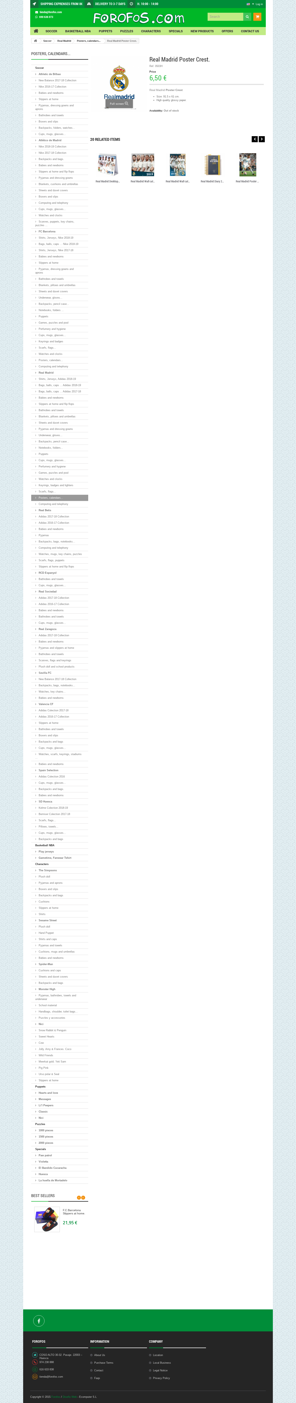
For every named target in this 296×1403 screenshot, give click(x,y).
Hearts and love (48, 1092)
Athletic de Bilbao (49, 74)
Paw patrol (45, 1155)
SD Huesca (45, 801)
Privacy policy (161, 1378)
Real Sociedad (47, 591)
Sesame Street (47, 920)
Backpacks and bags (50, 741)
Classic (43, 1111)
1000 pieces (45, 1130)
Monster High (46, 989)
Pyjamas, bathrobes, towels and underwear (55, 997)
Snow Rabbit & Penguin (52, 1030)
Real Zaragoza (47, 629)
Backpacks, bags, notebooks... (56, 541)
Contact (98, 1370)
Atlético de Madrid (49, 140)
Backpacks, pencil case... (53, 303)
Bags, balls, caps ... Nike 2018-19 (58, 243)
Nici (40, 1024)
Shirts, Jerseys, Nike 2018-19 (55, 237)
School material (47, 1005)
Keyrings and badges (50, 341)
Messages (44, 1099)
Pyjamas (43, 535)
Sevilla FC (44, 672)
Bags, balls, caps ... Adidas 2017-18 (59, 391)
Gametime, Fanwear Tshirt (54, 857)
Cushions (44, 901)
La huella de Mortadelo (52, 1180)
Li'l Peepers (45, 1105)
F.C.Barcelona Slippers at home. (74, 1212)
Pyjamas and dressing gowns (55, 177)
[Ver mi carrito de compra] (256, 16)
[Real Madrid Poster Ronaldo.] (248, 165)
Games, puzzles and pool (53, 322)
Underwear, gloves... (50, 297)
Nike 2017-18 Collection (52, 152)
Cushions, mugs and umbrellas (56, 951)
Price (152, 71)
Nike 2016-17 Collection (52, 86)
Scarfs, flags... (47, 347)
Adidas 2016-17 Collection (53, 522)
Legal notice (160, 1370)
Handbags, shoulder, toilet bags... (58, 1011)
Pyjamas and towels (50, 945)
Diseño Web (70, 1396)
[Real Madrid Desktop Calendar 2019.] (108, 165)
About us (99, 1355)
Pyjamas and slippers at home (56, 647)
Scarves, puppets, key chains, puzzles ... (54, 223)
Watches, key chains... (52, 691)
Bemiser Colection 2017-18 (54, 814)
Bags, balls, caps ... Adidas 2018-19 (59, 385)
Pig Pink (43, 1067)
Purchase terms (103, 1362)
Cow (41, 1042)
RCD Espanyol (47, 572)
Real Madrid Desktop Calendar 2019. (108, 181)
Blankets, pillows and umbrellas (57, 285)
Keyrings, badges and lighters (55, 485)
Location (158, 1355)
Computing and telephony (53, 202)
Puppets (43, 316)
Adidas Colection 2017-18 (53, 710)
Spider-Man (45, 964)
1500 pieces (45, 1136)
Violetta (43, 1161)
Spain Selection (48, 770)
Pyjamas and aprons (50, 882)
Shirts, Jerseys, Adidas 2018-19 (57, 378)
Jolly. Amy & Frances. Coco (54, 1049)
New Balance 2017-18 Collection (57, 80)
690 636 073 (46, 17)
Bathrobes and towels (51, 115)
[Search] (247, 17)
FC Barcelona (46, 231)
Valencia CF (45, 704)
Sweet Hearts (46, 1036)
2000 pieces (45, 1142)
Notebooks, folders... (50, 447)
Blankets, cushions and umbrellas (58, 184)
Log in (259, 4)
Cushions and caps (49, 970)
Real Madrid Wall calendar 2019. (143, 181)
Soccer (47, 41)
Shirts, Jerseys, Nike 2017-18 (55, 250)
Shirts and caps (47, 939)
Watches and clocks (50, 215)
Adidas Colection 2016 (51, 776)
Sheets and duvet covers (53, 190)
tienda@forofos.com (51, 12)
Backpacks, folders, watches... (56, 127)
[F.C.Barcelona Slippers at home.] (47, 1219)
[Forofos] (138, 18)
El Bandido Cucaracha (52, 1167)
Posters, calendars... (88, 41)
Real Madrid (64, 41)
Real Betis (44, 510)
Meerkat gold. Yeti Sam (52, 1061)
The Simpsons (47, 870)
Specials (40, 1149)
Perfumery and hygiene (52, 328)
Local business (162, 1362)
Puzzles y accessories (51, 1017)
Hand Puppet (46, 932)
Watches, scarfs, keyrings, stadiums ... (58, 756)
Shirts (42, 914)
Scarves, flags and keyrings (54, 660)
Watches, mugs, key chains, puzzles (60, 554)
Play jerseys (46, 851)
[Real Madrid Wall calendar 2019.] (143, 165)
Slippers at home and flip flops (56, 171)
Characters (42, 864)
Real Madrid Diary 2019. (213, 181)
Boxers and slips (48, 121)
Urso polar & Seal (48, 1074)
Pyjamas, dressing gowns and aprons (54, 107)
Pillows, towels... (48, 826)
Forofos (55, 1396)
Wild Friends (45, 1055)
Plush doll (44, 876)
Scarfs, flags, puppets (51, 560)
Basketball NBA (44, 845)
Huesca (43, 1174)
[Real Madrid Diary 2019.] (213, 165)
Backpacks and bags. (51, 159)
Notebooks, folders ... (51, 310)
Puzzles (40, 1124)
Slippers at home (48, 99)
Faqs (97, 1378)
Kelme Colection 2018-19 (53, 807)
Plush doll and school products (56, 666)
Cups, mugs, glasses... (52, 134)
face (39, 1321)
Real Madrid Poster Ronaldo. (248, 181)
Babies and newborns (51, 92)
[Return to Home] (35, 40)
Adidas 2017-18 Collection (53, 516)
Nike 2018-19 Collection (52, 146)
